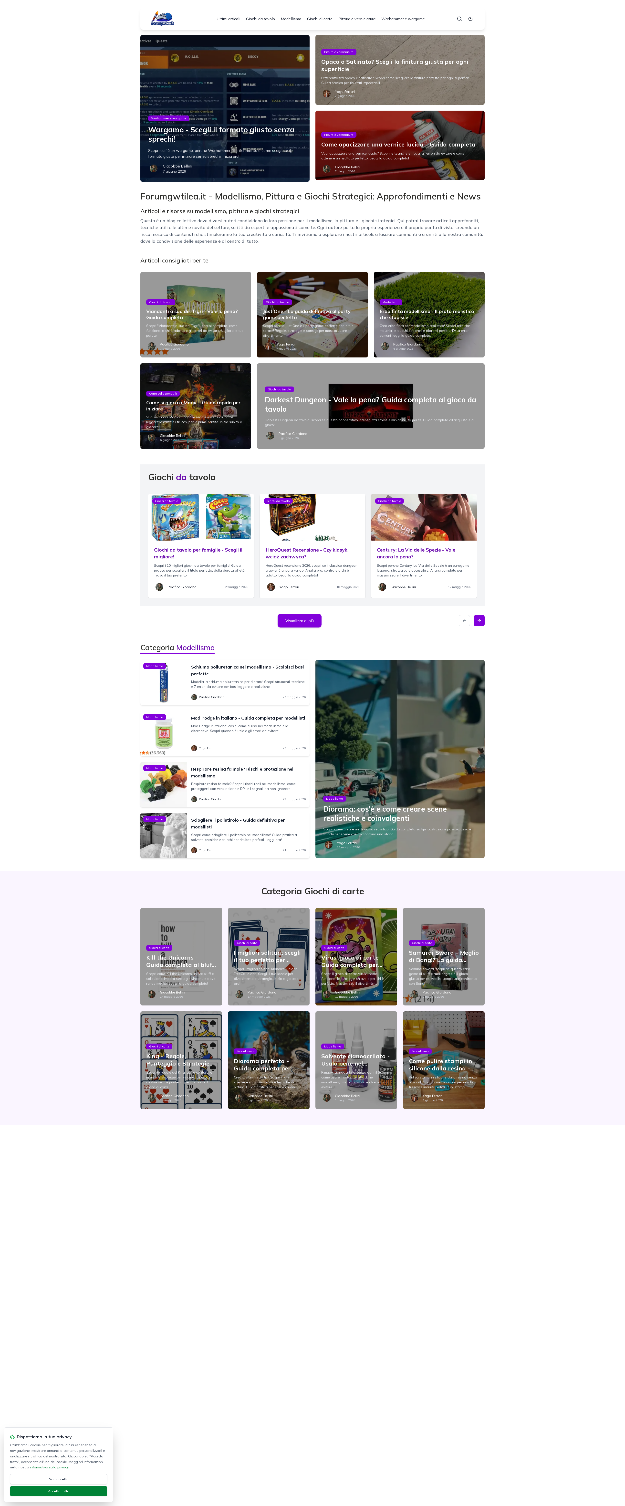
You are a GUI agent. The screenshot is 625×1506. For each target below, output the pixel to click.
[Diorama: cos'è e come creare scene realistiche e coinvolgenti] (400, 759)
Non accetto (59, 1479)
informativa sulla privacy (49, 1467)
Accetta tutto (58, 1491)
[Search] (459, 18)
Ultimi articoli (228, 18)
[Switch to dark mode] (470, 18)
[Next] (479, 620)
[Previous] (464, 620)
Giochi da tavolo (260, 18)
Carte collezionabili (163, 393)
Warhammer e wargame (403, 18)
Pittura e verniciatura (356, 18)
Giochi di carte (320, 18)
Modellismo (291, 18)
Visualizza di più (299, 620)
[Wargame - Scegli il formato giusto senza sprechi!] (225, 108)
